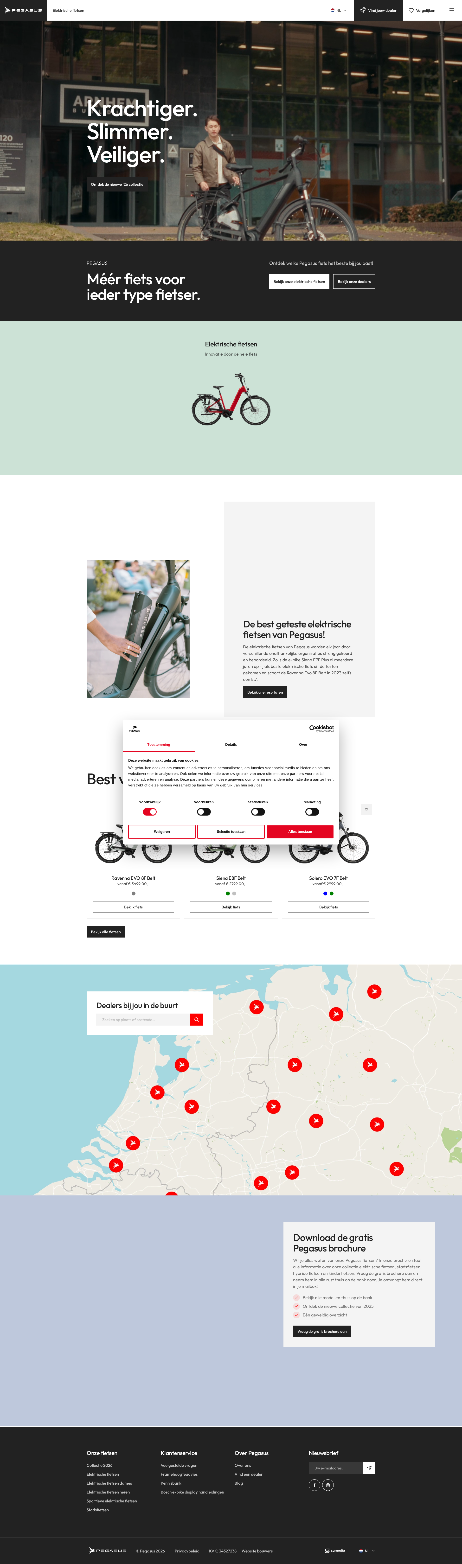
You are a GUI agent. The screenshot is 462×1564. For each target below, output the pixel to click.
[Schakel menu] (451, 10)
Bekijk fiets (133, 907)
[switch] (204, 812)
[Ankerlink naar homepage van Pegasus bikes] (23, 10)
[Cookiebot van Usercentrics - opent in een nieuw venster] (313, 728)
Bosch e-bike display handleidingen (192, 1491)
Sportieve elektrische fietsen (112, 1500)
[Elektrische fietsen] (231, 398)
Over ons (243, 1465)
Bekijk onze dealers (354, 281)
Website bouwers (257, 1550)
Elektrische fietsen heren (108, 1491)
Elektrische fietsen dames (109, 1483)
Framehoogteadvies (179, 1474)
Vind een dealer (249, 1474)
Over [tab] (303, 745)
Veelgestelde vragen (179, 1465)
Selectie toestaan (231, 832)
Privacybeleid (187, 1550)
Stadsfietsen (98, 1509)
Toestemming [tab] (158, 745)
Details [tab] (231, 745)
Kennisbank (171, 1483)
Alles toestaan (300, 832)
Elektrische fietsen (68, 10)
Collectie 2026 (100, 1465)
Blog (239, 1483)
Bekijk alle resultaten (265, 692)
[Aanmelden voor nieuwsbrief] (369, 1468)
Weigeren (162, 832)
